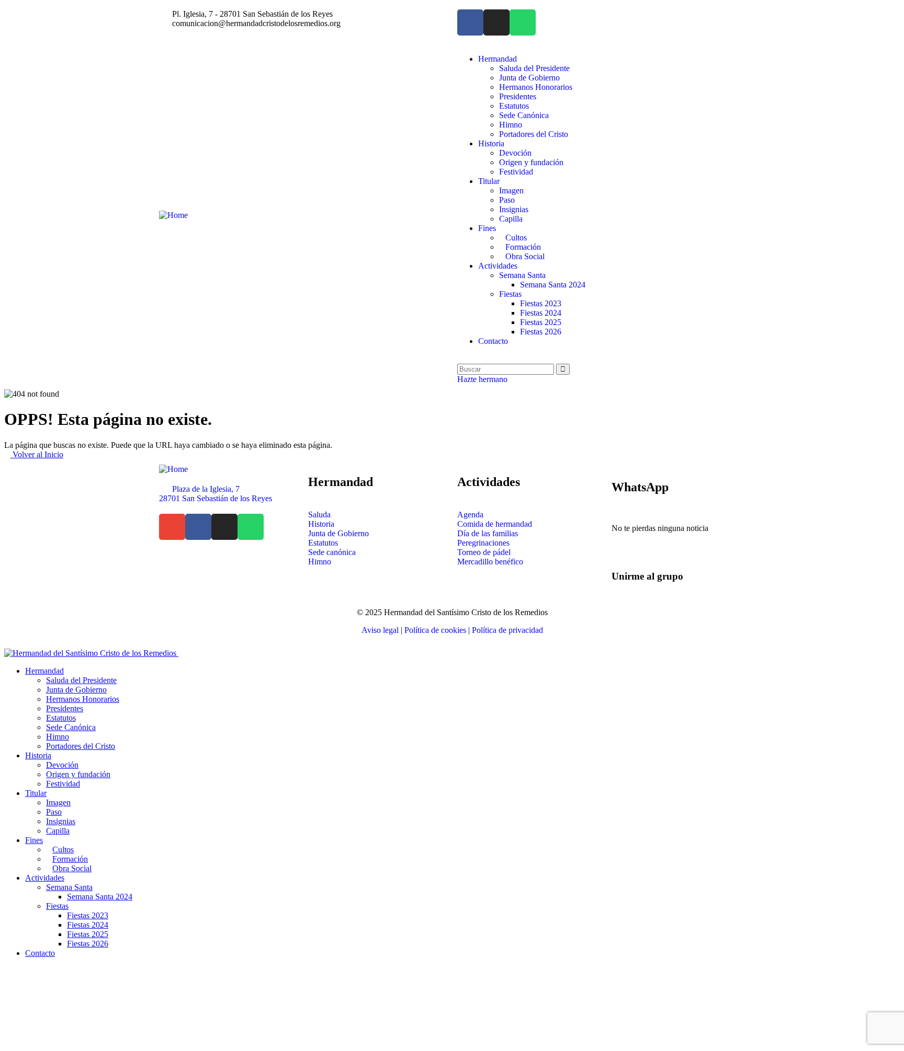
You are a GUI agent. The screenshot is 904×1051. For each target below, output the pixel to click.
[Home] (173, 215)
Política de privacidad (507, 630)
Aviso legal (380, 630)
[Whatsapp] (523, 22)
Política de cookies (435, 630)
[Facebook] (470, 22)
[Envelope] (172, 527)
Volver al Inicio (36, 454)
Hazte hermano (482, 379)
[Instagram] (496, 22)
